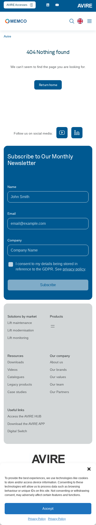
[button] (89, 469)
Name (11, 187)
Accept (47, 508)
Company (14, 240)
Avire (7, 36)
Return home (48, 85)
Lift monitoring (17, 338)
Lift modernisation (20, 330)
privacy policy (74, 269)
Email (11, 213)
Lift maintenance (19, 323)
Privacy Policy (37, 519)
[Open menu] (52, 326)
